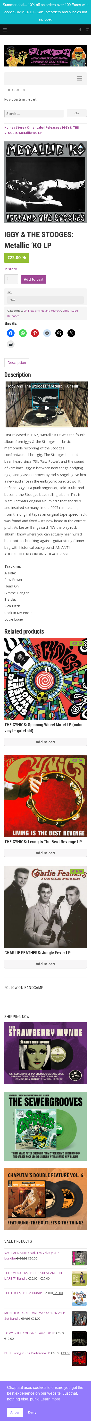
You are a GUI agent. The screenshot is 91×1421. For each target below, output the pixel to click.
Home (8, 127)
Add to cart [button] (45, 741)
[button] (81, 147)
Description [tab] (17, 362)
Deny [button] (32, 1412)
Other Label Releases (43, 127)
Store (20, 127)
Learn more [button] (50, 1399)
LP (25, 310)
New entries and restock (44, 310)
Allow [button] (14, 1412)
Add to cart (33, 279)
